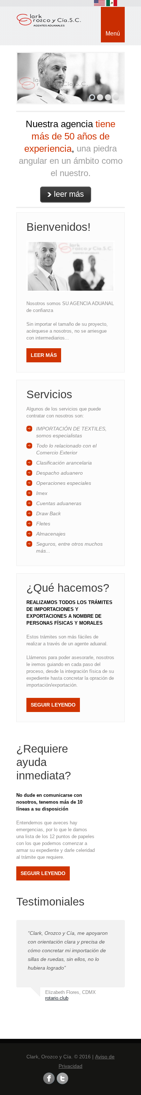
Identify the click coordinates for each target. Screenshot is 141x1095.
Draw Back (48, 513)
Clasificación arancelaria (64, 463)
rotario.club (56, 998)
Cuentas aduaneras (58, 503)
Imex (41, 493)
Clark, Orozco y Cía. (55, 27)
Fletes (43, 523)
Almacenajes (50, 534)
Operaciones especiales (63, 483)
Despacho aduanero (59, 473)
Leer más (44, 355)
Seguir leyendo (53, 705)
